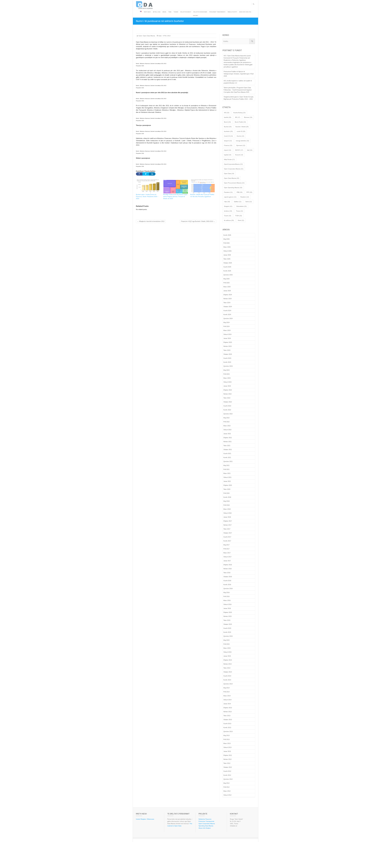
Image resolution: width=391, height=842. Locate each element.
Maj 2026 (226, 239)
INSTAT (239, 150)
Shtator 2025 (227, 263)
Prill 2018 (226, 505)
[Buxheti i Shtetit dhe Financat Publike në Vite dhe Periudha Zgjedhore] (202, 186)
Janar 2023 (227, 386)
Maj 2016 (226, 592)
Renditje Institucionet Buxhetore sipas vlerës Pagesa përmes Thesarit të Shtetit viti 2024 (175, 196)
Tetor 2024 (226, 302)
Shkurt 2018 (227, 513)
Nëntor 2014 (227, 664)
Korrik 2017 (227, 541)
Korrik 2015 (227, 632)
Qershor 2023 (228, 366)
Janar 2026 (227, 255)
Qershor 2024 (228, 318)
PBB (239, 192)
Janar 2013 (227, 751)
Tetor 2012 (226, 763)
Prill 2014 (226, 692)
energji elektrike (242, 141)
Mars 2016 (227, 600)
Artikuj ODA (156, 12)
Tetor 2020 (226, 489)
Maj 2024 (226, 322)
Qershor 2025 (228, 275)
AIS (226, 112)
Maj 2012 (226, 783)
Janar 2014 (227, 704)
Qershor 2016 (228, 588)
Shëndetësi (241, 206)
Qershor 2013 (228, 731)
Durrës (240, 136)
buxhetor (228, 131)
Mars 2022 (227, 426)
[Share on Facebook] (139, 174)
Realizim (244, 197)
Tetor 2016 (226, 572)
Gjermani (240, 145)
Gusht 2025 (227, 267)
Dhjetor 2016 (227, 565)
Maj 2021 (226, 465)
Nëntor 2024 (227, 298)
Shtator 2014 (227, 672)
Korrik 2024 (227, 314)
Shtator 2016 (227, 576)
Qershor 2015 (228, 636)
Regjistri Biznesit (185, 12)
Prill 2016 (226, 596)
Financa (228, 145)
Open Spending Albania (233, 187)
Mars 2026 (227, 247)
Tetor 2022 (226, 398)
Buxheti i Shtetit (242, 126)
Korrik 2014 (227, 680)
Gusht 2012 (227, 771)
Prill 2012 (226, 787)
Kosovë (239, 155)
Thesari (176, 12)
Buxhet (228, 126)
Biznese (248, 117)
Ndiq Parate (229, 159)
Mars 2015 (227, 648)
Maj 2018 (226, 501)
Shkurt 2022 (227, 430)
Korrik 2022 (227, 410)
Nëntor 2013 (227, 711)
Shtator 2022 (227, 402)
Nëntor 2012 (227, 759)
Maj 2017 (226, 545)
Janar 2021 (227, 481)
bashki (227, 117)
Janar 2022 (227, 433)
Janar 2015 (227, 656)
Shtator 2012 (227, 767)
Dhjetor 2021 (227, 437)
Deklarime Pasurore (205, 819)
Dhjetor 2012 (227, 755)
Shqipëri (228, 206)
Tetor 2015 (226, 620)
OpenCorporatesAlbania (233, 164)
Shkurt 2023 (227, 382)
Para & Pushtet (232, 12)
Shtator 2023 (227, 354)
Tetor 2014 (226, 668)
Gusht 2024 (227, 310)
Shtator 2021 (227, 449)
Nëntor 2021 (227, 441)
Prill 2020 (226, 493)
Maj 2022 (226, 418)
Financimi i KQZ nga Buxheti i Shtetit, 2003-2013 (198, 221)
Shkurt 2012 (227, 795)
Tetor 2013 (226, 715)
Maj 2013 (226, 735)
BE (237, 117)
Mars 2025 (227, 287)
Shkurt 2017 (227, 557)
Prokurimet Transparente (217, 12)
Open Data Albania (149, 36)
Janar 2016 (227, 608)
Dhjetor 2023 (227, 342)
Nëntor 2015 (227, 616)
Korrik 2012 (227, 775)
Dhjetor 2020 (227, 485)
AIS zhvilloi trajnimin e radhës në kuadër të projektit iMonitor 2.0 (238, 82)
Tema (169, 12)
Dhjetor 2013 (227, 708)
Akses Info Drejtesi (245, 12)
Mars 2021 (227, 473)
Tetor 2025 (226, 259)
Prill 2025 (226, 283)
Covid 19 (228, 136)
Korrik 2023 (227, 362)
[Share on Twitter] (145, 174)
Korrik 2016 (227, 584)
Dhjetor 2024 (227, 294)
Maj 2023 (226, 370)
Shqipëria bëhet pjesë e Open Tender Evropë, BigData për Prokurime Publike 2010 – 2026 (239, 98)
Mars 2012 (227, 791)
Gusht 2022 (227, 406)
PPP (249, 192)
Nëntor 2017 (227, 525)
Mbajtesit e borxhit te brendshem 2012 (150, 221)
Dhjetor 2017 (227, 521)
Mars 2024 (227, 330)
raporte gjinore (230, 197)
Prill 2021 (226, 469)
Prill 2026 (226, 243)
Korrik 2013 (227, 727)
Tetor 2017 (226, 529)
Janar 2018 (227, 517)
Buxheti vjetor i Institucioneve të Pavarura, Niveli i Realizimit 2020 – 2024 (147, 196)
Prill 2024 (226, 326)
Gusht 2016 (227, 580)
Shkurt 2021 (227, 477)
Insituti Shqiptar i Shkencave (145, 819)
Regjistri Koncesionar (200, 12)
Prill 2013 (226, 739)
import (227, 150)
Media (164, 12)
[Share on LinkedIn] (152, 174)
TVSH (238, 215)
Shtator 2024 (227, 306)
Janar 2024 (227, 338)
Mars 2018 (227, 509)
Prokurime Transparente (206, 821)
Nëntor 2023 (227, 346)
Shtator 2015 (227, 624)
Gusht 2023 (227, 358)
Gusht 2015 (227, 628)
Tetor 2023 (226, 350)
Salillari (237, 201)
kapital (227, 155)
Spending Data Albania (206, 826)
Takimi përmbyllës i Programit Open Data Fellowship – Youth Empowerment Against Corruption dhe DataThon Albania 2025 (238, 90)
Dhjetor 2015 (227, 612)
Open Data (229, 173)
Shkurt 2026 (227, 251)
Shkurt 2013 (227, 747)
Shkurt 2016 (227, 604)
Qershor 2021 (228, 461)
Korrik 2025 (227, 271)
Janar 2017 (227, 561)
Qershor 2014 (228, 684)
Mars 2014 (227, 696)
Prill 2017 (226, 549)
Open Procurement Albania (234, 183)
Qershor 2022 (228, 414)
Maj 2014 (226, 688)
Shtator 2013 (227, 719)
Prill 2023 (226, 374)
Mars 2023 (227, 378)
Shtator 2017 (227, 533)
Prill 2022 (226, 422)
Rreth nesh (147, 12)
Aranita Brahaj (239, 112)
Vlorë (241, 220)
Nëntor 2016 (227, 569)
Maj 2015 (226, 640)
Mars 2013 (227, 743)
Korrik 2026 (227, 235)
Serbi (248, 201)
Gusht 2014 (227, 676)
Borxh (227, 122)
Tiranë (227, 215)
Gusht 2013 (227, 723)
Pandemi (228, 192)
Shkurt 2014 (227, 700)
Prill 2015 (226, 644)
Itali (249, 150)
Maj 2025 (226, 279)
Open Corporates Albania (233, 169)
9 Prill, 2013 (166, 36)
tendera (228, 211)
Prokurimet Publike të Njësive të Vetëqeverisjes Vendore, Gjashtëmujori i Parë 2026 (239, 74)
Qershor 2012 (228, 779)
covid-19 (241, 131)
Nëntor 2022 (227, 394)
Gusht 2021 (227, 453)
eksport (228, 141)
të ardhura (229, 220)
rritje (227, 201)
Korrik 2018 (227, 497)
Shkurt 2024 (227, 334)
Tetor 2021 (226, 445)
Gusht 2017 (227, 537)
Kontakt (195, 15)
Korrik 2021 (227, 457)
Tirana (239, 211)
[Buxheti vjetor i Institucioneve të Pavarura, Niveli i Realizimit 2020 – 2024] (148, 186)
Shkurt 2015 (227, 652)
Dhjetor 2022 (227, 390)
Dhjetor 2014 (227, 660)
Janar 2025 (227, 291)
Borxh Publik (240, 122)
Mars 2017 (227, 553)
